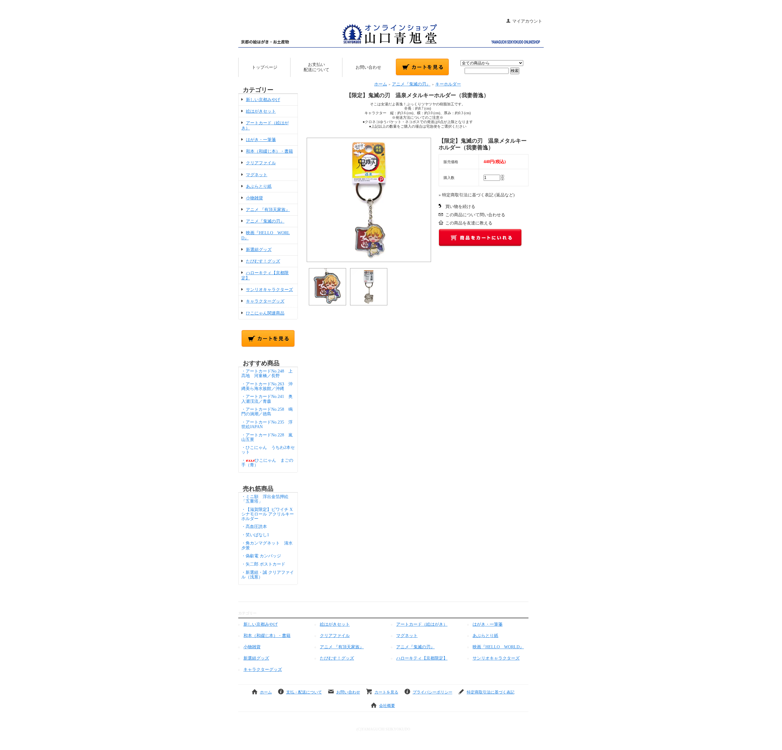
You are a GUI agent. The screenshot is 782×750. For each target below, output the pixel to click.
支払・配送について (304, 692)
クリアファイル (261, 163)
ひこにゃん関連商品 (265, 313)
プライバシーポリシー (432, 692)
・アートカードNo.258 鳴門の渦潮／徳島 (267, 411)
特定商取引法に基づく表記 (490, 692)
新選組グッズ (259, 249)
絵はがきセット (261, 111)
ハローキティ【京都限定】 (422, 658)
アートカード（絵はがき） (422, 624)
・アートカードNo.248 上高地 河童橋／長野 (267, 373)
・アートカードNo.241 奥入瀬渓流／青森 (267, 398)
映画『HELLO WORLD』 (498, 647)
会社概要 (387, 705)
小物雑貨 (254, 198)
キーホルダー (448, 84)
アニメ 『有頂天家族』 (268, 209)
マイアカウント (527, 21)
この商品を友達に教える (468, 223)
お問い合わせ (368, 67)
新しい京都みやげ (263, 99)
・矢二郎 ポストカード (263, 564)
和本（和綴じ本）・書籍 (269, 151)
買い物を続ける (460, 206)
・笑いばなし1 (255, 535)
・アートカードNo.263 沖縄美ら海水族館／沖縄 (267, 386)
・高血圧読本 (254, 526)
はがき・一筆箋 (261, 139)
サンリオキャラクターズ (269, 289)
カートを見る (386, 692)
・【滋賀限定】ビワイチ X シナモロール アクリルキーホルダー (267, 514)
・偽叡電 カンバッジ (261, 556)
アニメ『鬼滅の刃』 (265, 221)
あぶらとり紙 (259, 186)
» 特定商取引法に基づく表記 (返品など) (477, 195)
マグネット (256, 175)
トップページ (264, 67)
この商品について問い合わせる (475, 215)
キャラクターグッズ (265, 301)
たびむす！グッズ (263, 261)
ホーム (380, 84)
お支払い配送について (316, 67)
